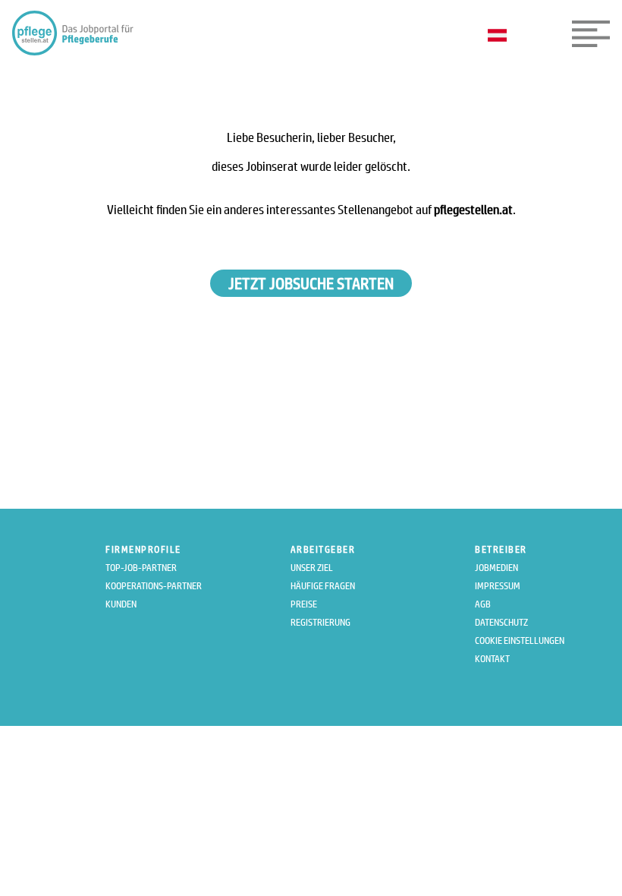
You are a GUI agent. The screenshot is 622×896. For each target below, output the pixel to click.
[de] (501, 36)
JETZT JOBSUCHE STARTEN (311, 283)
